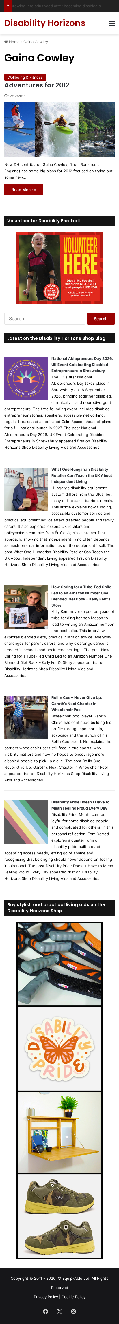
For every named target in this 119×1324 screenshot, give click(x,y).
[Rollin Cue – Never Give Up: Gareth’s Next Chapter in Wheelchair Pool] (26, 737)
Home (14, 41)
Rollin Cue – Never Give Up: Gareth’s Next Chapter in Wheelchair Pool (76, 703)
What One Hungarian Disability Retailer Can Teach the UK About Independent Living (81, 475)
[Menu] (112, 25)
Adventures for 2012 (36, 85)
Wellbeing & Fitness (25, 77)
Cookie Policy (73, 1296)
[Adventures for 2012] (59, 129)
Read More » (24, 189)
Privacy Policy (46, 1296)
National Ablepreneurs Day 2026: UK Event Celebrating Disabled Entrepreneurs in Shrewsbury (82, 364)
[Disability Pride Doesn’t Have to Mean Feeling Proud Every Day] (26, 842)
